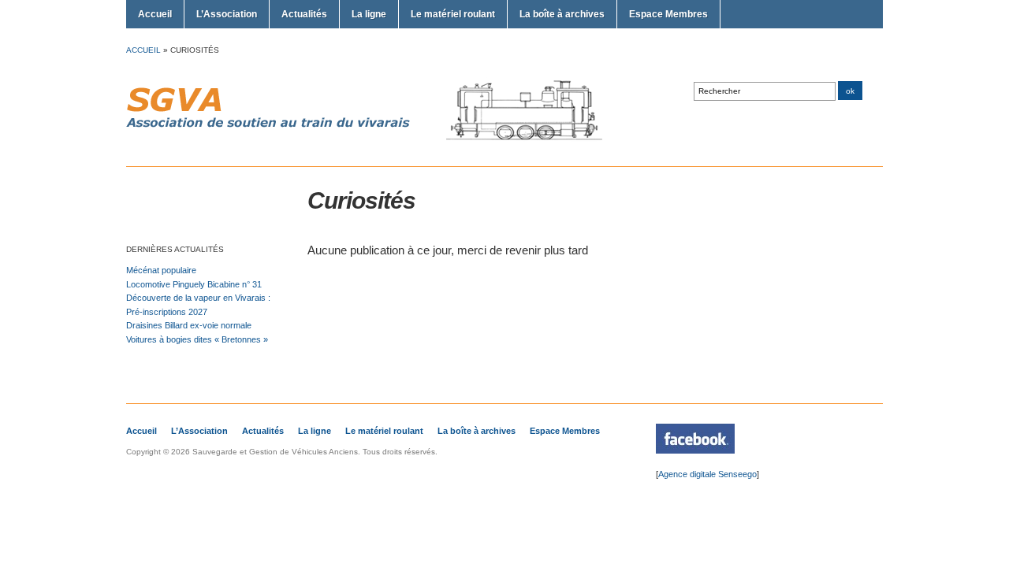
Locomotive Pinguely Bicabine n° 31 (194, 284)
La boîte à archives (562, 14)
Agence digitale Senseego (707, 474)
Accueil (155, 14)
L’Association (226, 14)
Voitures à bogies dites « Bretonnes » (197, 339)
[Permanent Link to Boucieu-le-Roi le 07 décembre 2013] (695, 450)
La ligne (369, 14)
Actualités (304, 14)
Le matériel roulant (453, 14)
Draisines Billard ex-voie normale (188, 325)
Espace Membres (668, 14)
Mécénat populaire (161, 270)
